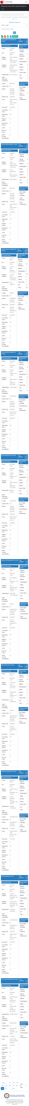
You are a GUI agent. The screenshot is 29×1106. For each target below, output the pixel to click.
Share (15, 36)
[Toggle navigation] (26, 2)
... (9, 1088)
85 (6, 1085)
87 (13, 1085)
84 (2, 1085)
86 (9, 1085)
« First (3, 1082)
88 (17, 1085)
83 (17, 1082)
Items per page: (21, 1085)
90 (6, 1088)
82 (13, 1082)
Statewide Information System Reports (13, 6)
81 (10, 1082)
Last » (13, 1088)
